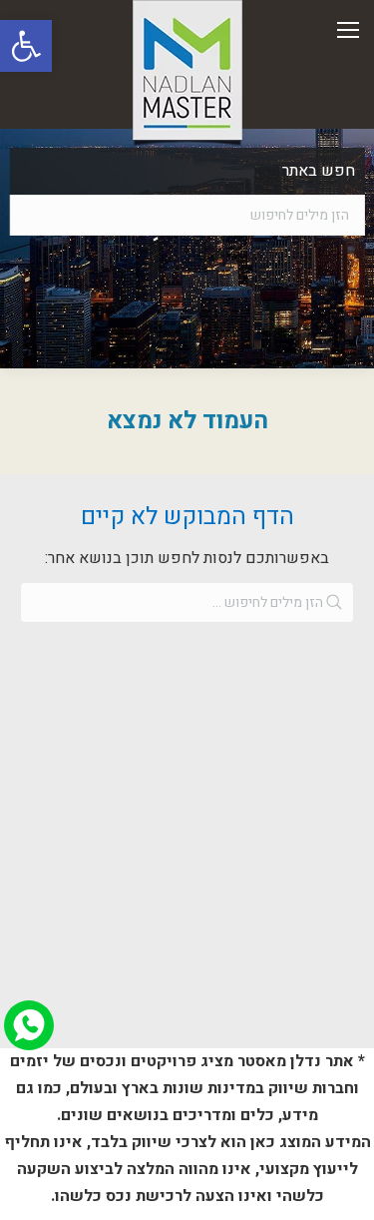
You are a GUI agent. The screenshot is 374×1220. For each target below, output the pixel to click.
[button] (26, 46)
